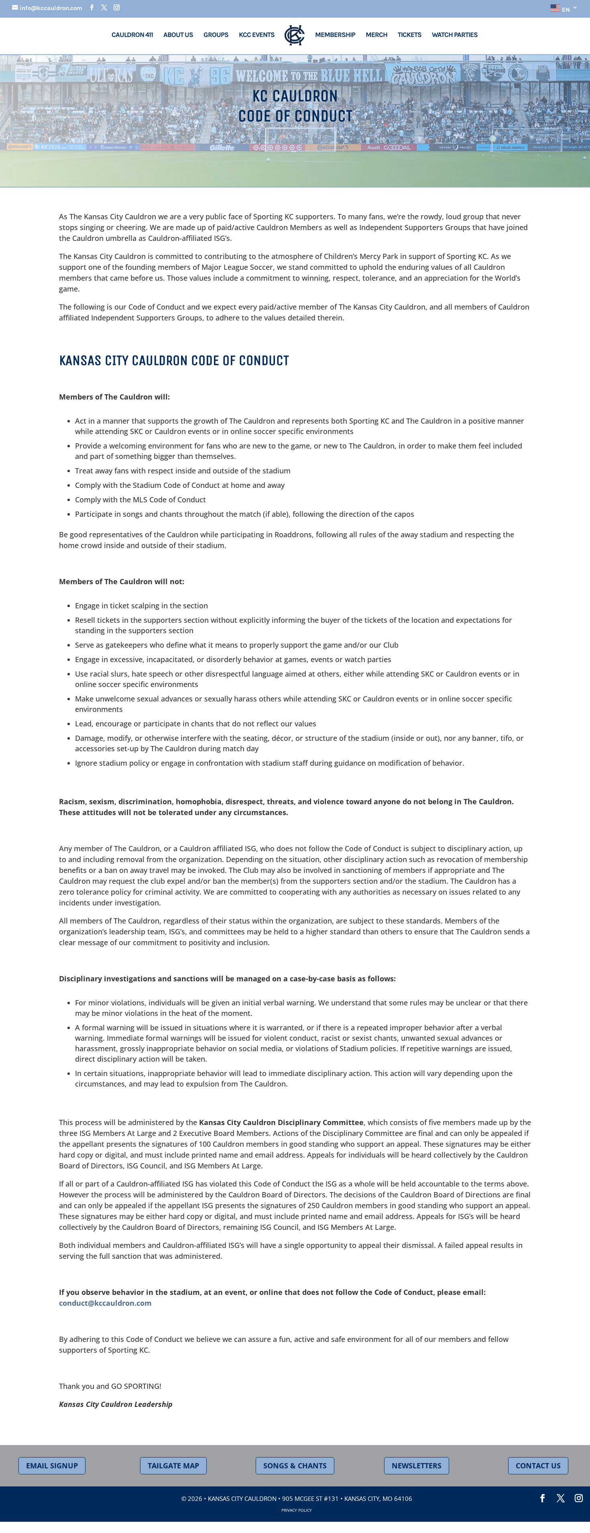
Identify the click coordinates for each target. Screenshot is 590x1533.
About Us (178, 35)
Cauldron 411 (132, 35)
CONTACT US (538, 1465)
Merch (376, 35)
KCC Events (257, 35)
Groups (215, 35)
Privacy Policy (296, 1510)
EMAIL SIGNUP (52, 1465)
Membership (335, 35)
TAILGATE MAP (173, 1465)
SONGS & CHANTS (295, 1465)
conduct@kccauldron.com (105, 1303)
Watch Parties (455, 35)
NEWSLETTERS (416, 1465)
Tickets (409, 35)
